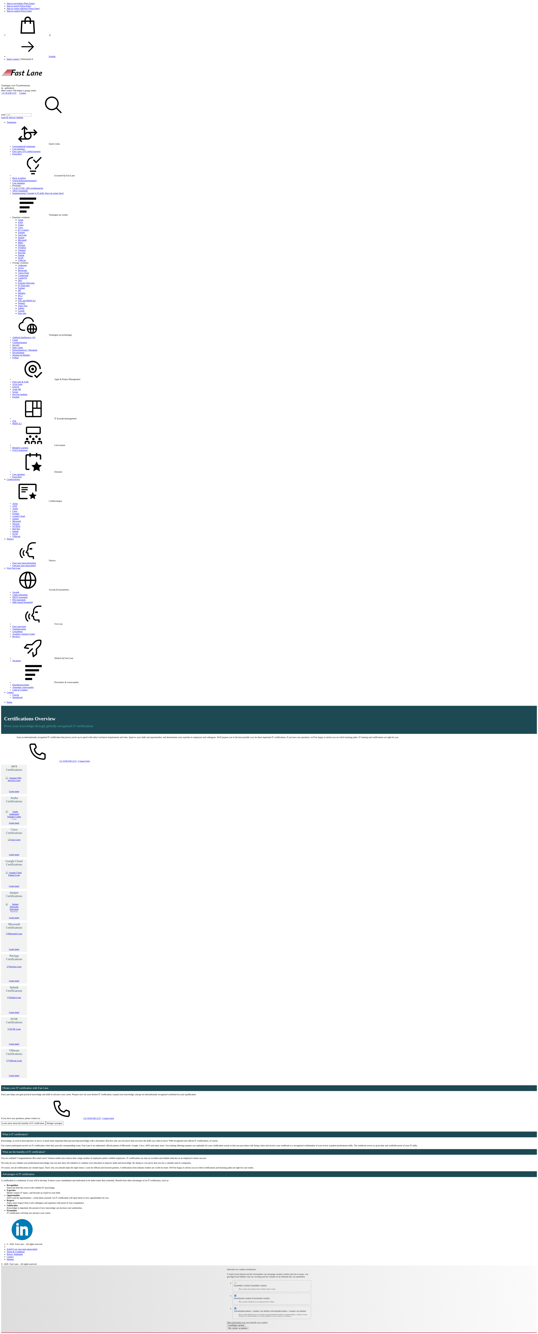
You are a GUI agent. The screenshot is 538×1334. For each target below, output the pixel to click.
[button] (26, 59)
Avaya (21, 268)
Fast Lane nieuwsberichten (24, 563)
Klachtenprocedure (20, 685)
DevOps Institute (19, 394)
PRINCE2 (17, 423)
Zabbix (21, 308)
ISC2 (20, 295)
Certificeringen (13, 479)
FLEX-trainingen (20, 450)
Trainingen (11, 122)
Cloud (15, 340)
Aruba (21, 225)
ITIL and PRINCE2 (27, 301)
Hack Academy (19, 178)
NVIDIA (22, 247)
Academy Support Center (23, 634)
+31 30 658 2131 (8, 93)
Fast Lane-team (19, 626)
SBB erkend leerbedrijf (22, 602)
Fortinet (21, 232)
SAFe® (15, 387)
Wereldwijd (17, 697)
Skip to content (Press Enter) (19, 11)
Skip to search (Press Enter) (19, 6)
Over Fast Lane (13, 568)
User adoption (18, 149)
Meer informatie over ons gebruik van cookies (247, 1322)
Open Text (22, 306)
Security (16, 345)
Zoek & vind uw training (12, 117)
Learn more (14, 791)
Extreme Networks (26, 283)
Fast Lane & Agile (20, 382)
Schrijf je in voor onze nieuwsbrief (22, 1249)
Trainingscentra (19, 629)
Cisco (20, 227)
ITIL (14, 421)
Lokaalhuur (17, 631)
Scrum (15, 392)
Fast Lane (22, 235)
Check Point (23, 273)
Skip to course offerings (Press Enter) (23, 8)
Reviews (16, 636)
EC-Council (23, 230)
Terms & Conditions (16, 1252)
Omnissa (22, 250)
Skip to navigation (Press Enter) (21, 3)
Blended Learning (20, 448)
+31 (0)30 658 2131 (68, 761)
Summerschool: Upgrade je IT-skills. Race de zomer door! (38, 193)
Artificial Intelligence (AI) (23, 337)
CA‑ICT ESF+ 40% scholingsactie (27, 188)
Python (15, 357)
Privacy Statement (15, 1254)
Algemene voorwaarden (23, 687)
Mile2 (20, 242)
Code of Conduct (20, 690)
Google (21, 311)
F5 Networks (24, 285)
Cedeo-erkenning (20, 595)
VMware (22, 260)
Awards (15, 592)
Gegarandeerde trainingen (23, 146)
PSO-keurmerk (19, 600)
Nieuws (10, 539)
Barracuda (22, 270)
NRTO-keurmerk (20, 597)
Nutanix (21, 303)
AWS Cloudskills (20, 191)
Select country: (13, 59)
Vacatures (16, 660)
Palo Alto (22, 313)
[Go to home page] (22, 83)
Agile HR (16, 389)
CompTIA (22, 278)
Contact (22, 93)
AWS (20, 222)
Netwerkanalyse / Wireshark (24, 350)
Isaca (20, 298)
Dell (20, 280)
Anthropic (22, 265)
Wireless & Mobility (21, 355)
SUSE (21, 258)
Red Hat (21, 253)
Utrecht (15, 695)
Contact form (84, 761)
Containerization (19, 342)
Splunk (21, 255)
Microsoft (22, 240)
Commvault (23, 275)
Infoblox (21, 293)
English (52, 56)
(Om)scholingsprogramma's (24, 180)
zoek (3, 114)
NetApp (21, 245)
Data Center (17, 347)
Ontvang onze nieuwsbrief (24, 565)
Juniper (21, 237)
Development (18, 352)
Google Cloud (18, 516)
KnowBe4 (17, 154)
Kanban (15, 397)
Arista (20, 220)
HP (19, 290)
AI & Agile (17, 384)
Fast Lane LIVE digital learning (26, 151)
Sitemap (10, 1259)
